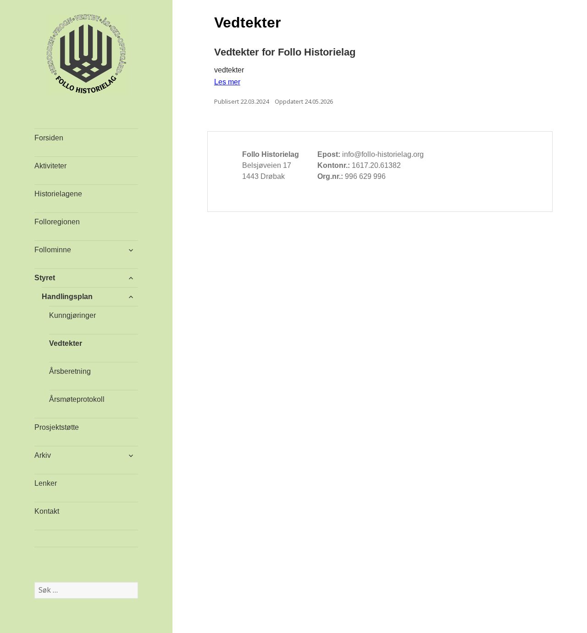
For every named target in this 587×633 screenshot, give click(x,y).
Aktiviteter (50, 166)
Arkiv (42, 455)
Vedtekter (65, 343)
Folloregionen (57, 222)
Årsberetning (70, 371)
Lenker (45, 483)
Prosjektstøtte (56, 427)
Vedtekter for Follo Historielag (284, 52)
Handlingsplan (67, 296)
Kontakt (46, 511)
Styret (44, 278)
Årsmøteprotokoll (77, 399)
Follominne (52, 250)
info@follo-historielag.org (383, 154)
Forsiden (48, 138)
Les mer (227, 82)
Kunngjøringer (72, 315)
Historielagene (58, 194)
